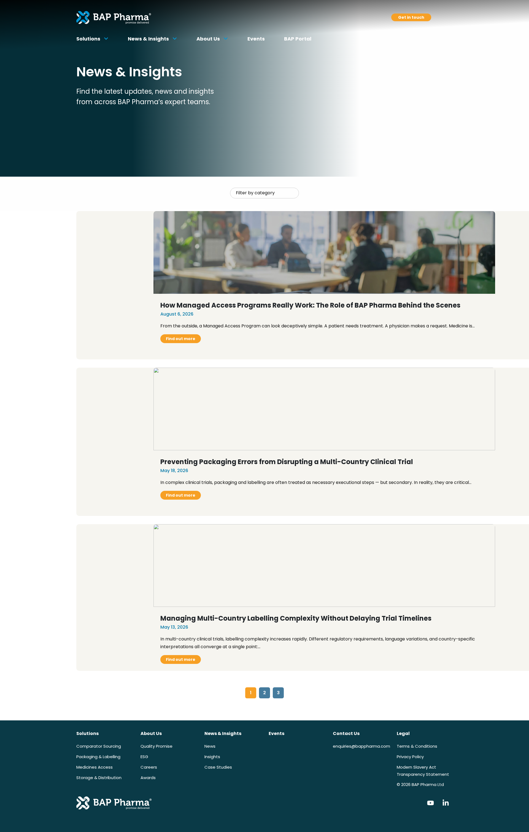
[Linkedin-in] (446, 803)
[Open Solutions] (106, 38)
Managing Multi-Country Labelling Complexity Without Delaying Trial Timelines (295, 618)
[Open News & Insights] (174, 38)
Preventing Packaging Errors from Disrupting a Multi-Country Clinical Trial (286, 461)
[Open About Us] (225, 38)
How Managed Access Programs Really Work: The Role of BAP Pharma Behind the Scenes (310, 305)
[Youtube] (431, 803)
